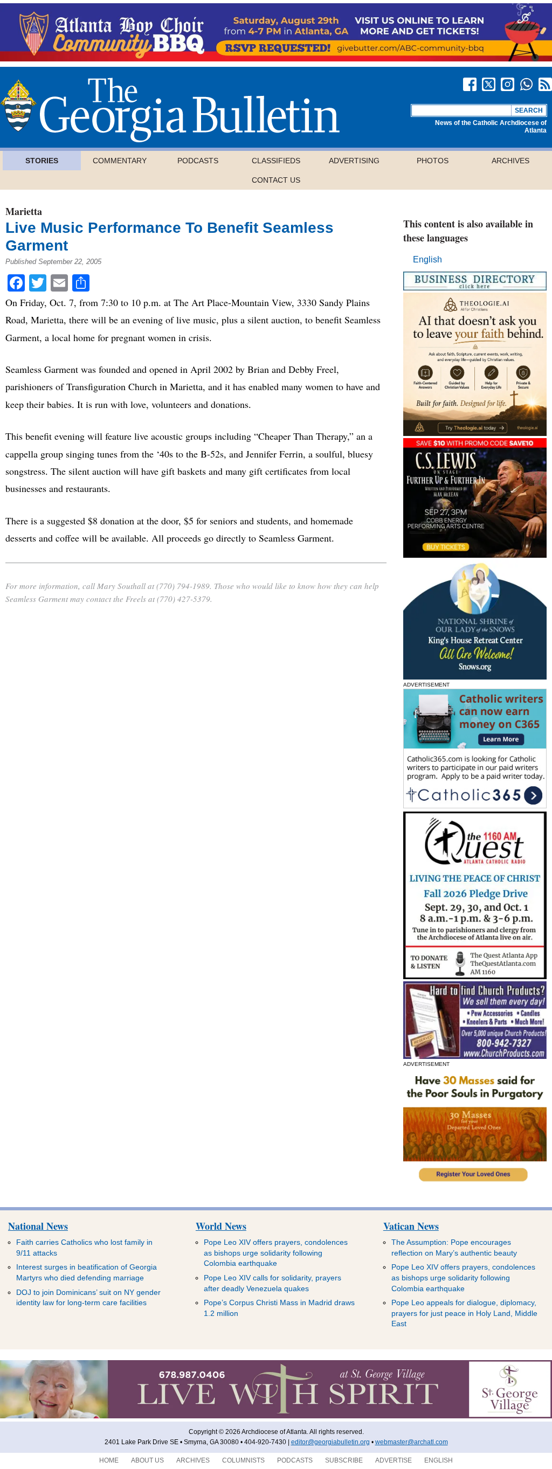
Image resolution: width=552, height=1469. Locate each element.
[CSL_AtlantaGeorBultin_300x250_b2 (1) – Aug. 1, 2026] (475, 554)
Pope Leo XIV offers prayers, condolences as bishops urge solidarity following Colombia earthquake (276, 1252)
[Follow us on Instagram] (507, 84)
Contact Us (276, 180)
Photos (432, 160)
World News (221, 1226)
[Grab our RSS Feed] (545, 84)
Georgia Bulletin (170, 110)
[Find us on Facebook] (470, 84)
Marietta (23, 211)
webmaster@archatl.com (411, 1442)
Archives (510, 160)
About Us (147, 1460)
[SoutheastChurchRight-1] (475, 1056)
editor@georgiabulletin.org (330, 1442)
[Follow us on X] (488, 84)
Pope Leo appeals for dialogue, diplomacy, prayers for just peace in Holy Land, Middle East (464, 1313)
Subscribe (344, 1460)
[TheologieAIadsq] (475, 433)
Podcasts (197, 160)
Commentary (120, 160)
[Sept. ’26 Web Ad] (475, 676)
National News (38, 1226)
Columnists (243, 1460)
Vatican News (411, 1226)
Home (109, 1460)
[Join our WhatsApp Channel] (526, 84)
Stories (41, 160)
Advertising (354, 160)
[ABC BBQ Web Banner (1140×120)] (276, 58)
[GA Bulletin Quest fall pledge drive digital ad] (475, 976)
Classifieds (276, 160)
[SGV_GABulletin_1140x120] (276, 1416)
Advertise (393, 1460)
